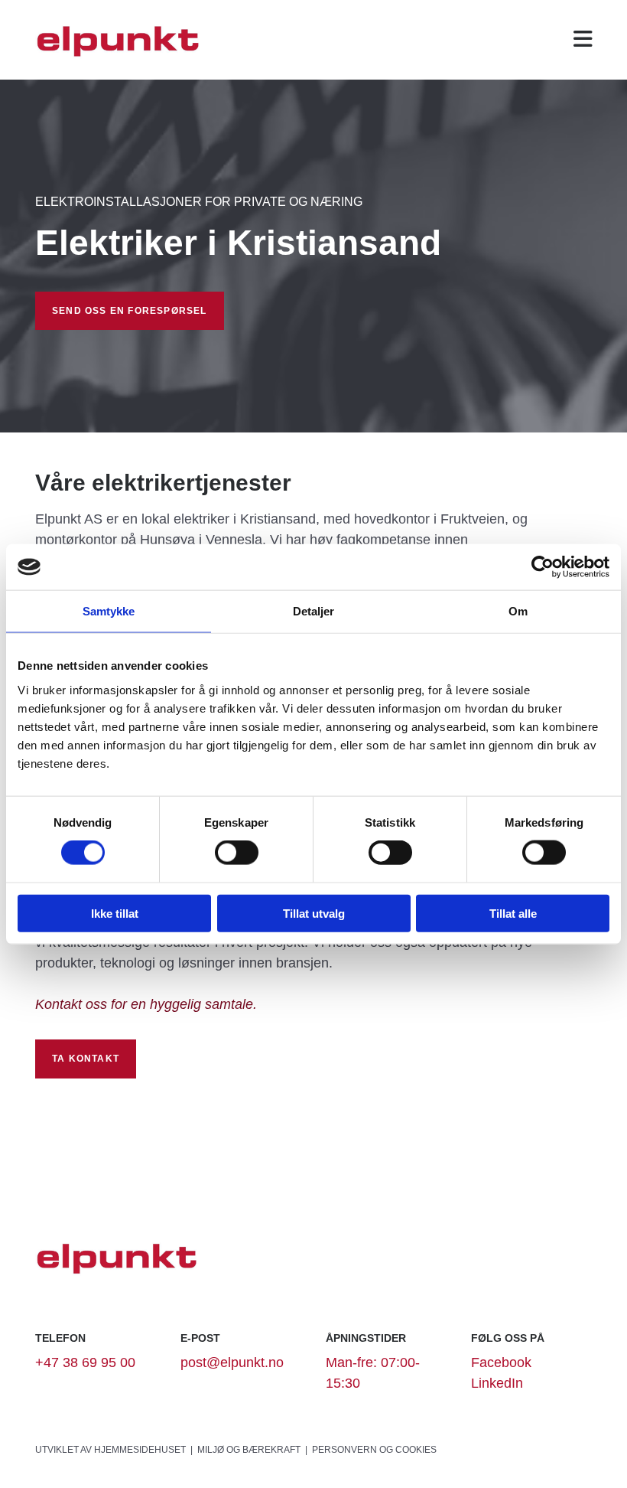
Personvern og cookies (374, 1449)
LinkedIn (497, 1383)
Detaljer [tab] (314, 611)
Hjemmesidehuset (140, 1449)
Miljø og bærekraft (249, 1449)
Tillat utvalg (314, 912)
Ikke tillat (114, 912)
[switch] (236, 852)
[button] (580, 39)
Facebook (501, 1362)
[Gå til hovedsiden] (119, 39)
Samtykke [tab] (109, 611)
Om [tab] (518, 611)
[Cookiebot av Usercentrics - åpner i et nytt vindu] (542, 567)
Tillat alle (513, 912)
